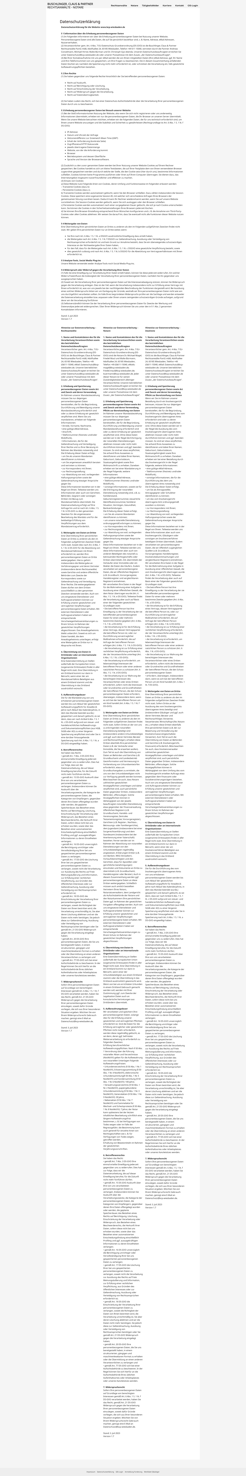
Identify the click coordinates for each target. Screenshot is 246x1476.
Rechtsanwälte (119, 5)
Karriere (167, 5)
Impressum (91, 1472)
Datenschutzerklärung (105, 1472)
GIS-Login (193, 5)
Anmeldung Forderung (133, 1472)
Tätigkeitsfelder (150, 5)
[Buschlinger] (70, 5)
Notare (134, 5)
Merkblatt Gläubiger (151, 1472)
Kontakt (179, 5)
